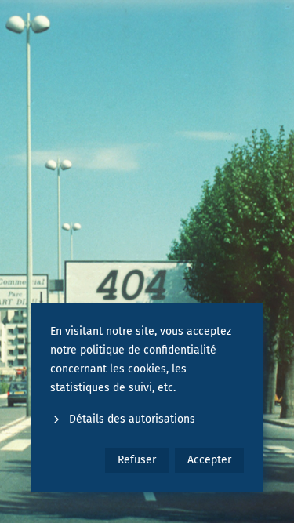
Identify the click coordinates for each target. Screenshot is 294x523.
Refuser (137, 460)
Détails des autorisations (132, 419)
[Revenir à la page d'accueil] (147, 261)
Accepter (209, 460)
